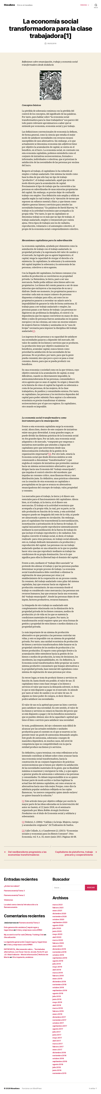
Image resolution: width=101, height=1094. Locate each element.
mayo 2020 (57, 934)
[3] (49, 454)
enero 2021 (57, 911)
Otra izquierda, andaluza (22, 957)
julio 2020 (56, 928)
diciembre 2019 (59, 949)
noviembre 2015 (59, 1073)
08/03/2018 (51, 43)
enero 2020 (57, 946)
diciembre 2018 (59, 982)
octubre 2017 (58, 1023)
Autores (83, 5)
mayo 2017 (57, 1038)
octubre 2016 (58, 1058)
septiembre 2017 (59, 1026)
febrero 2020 (58, 943)
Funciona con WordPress (32, 1088)
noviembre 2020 (59, 916)
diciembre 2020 (59, 913)
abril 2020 (56, 937)
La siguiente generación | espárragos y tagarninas (25, 942)
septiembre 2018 (59, 990)
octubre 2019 (58, 955)
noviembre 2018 (59, 984)
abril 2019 (56, 970)
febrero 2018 (58, 1011)
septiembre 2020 (59, 922)
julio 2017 (56, 1032)
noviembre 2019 (59, 952)
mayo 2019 (57, 967)
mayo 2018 (57, 1002)
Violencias (8, 900)
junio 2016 (56, 1070)
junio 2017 (56, 1035)
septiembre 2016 (59, 1061)
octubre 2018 (58, 987)
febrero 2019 (58, 976)
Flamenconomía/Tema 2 (14, 895)
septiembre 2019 (59, 958)
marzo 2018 (57, 1008)
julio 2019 (56, 964)
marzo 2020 (57, 940)
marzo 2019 (57, 973)
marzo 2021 (57, 905)
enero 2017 (57, 1050)
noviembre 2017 (59, 1020)
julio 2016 (56, 1067)
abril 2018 (56, 1005)
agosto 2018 (57, 993)
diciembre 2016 (59, 1053)
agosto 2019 (57, 961)
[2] (33, 331)
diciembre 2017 (59, 1017)
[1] (23, 801)
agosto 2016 (57, 1064)
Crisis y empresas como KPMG (29, 930)
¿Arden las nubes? (12, 886)
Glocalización (10, 937)
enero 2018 (57, 1014)
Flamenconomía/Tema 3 (14, 891)
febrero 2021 (58, 908)
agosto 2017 (57, 1029)
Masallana (9, 5)
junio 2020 (57, 931)
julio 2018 (56, 996)
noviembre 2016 (59, 1055)
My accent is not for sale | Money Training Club (24, 935)
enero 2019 (57, 979)
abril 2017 (56, 1041)
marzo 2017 (57, 1044)
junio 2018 (56, 999)
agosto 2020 (57, 925)
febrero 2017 (58, 1047)
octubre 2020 (58, 919)
